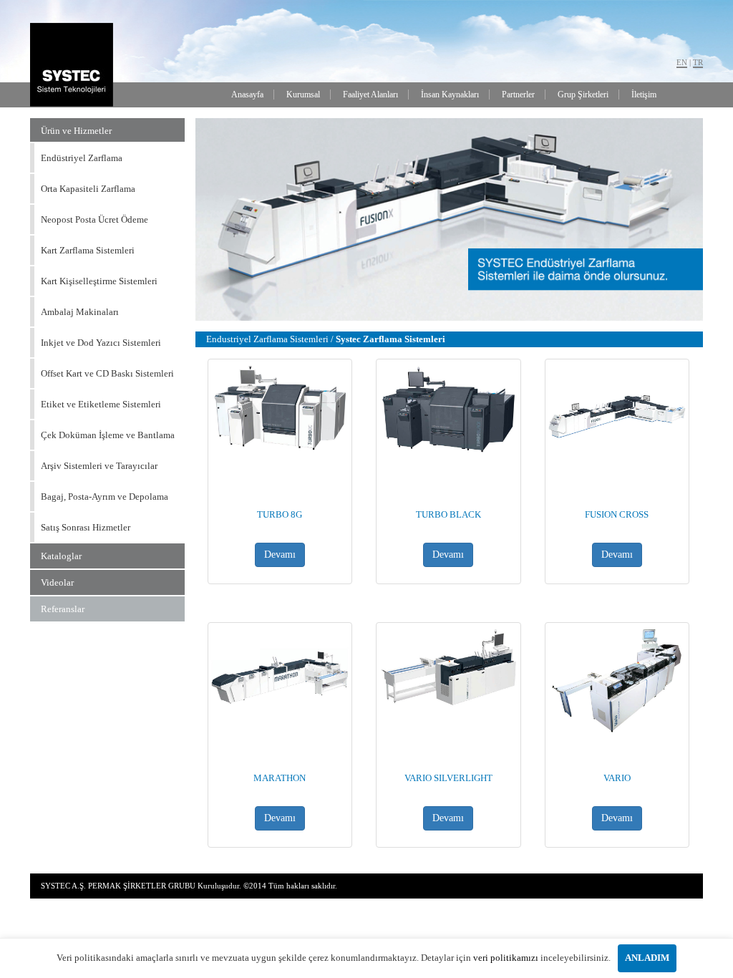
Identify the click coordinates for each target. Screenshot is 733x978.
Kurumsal (303, 94)
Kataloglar (61, 556)
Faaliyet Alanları (370, 94)
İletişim (643, 94)
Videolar (57, 582)
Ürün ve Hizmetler (76, 130)
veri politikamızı (505, 957)
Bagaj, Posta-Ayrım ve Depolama (104, 496)
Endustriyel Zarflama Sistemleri (268, 339)
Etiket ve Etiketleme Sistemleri (101, 404)
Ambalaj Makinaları (80, 311)
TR (698, 62)
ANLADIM (647, 957)
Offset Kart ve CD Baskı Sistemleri (107, 373)
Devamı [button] (280, 554)
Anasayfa (247, 94)
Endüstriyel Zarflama (81, 157)
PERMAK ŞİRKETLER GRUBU (141, 885)
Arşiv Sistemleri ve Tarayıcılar (99, 465)
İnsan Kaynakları (450, 94)
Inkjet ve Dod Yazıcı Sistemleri (101, 342)
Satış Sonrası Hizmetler (85, 527)
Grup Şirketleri (583, 94)
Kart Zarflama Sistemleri (88, 250)
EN (681, 62)
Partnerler (518, 94)
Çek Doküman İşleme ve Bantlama (108, 435)
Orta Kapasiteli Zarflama (88, 188)
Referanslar (62, 609)
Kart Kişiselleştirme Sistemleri (99, 281)
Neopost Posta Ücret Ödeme (94, 219)
